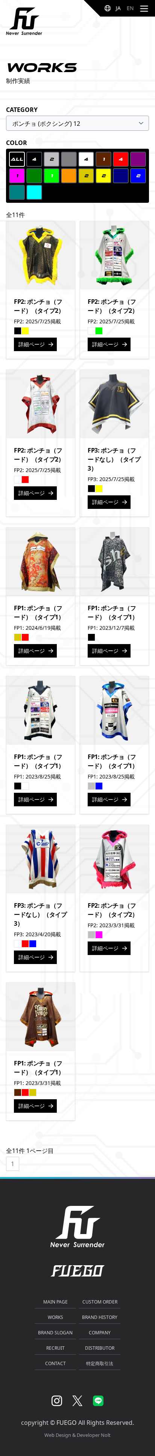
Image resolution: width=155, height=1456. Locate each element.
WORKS (55, 1317)
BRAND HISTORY (99, 1317)
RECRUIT (55, 1348)
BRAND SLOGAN (55, 1332)
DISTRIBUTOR (99, 1348)
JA (118, 8)
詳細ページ (31, 344)
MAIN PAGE (55, 1302)
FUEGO (66, 1422)
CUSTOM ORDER (99, 1302)
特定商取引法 (99, 1363)
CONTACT (55, 1363)
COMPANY (100, 1332)
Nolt (106, 1435)
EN (130, 8)
